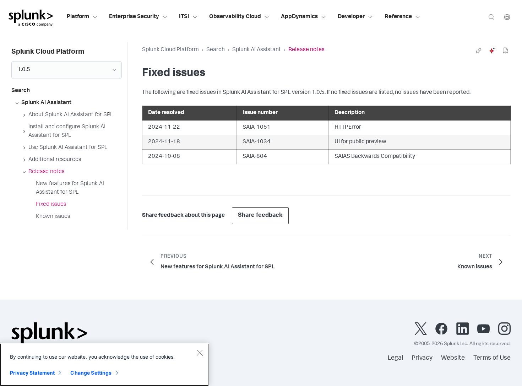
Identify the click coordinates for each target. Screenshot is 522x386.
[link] (479, 50)
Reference (398, 17)
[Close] (199, 352)
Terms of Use (492, 358)
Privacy (422, 358)
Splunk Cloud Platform (170, 50)
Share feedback (260, 216)
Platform (78, 17)
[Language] (507, 17)
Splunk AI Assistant (256, 50)
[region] (104, 364)
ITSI (184, 17)
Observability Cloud (235, 17)
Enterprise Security (134, 17)
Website (453, 358)
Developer (351, 17)
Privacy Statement (32, 373)
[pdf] (506, 50)
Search (215, 50)
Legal (395, 358)
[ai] (492, 50)
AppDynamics (299, 17)
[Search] (491, 17)
